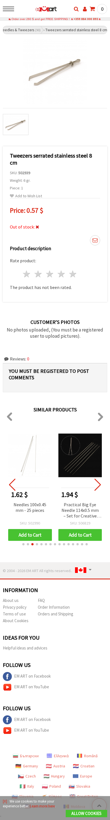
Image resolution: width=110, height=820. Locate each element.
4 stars (61, 274)
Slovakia (83, 786)
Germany (30, 766)
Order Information (54, 607)
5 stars (73, 274)
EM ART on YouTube (31, 686)
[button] (23, 544)
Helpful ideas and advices (25, 648)
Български (29, 755)
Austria (59, 766)
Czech (30, 776)
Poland (55, 786)
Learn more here (42, 806)
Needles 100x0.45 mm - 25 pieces (30, 507)
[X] (5, 801)
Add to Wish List (28, 196)
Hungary (58, 776)
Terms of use (14, 614)
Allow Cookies (86, 813)
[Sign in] (85, 9)
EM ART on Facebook (32, 676)
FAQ (41, 600)
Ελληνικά (61, 755)
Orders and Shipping (55, 614)
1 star (27, 274)
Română (91, 755)
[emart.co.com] (37, 10)
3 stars (50, 274)
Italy (30, 786)
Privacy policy (15, 607)
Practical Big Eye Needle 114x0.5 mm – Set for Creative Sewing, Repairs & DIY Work (80, 510)
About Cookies (15, 620)
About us (11, 600)
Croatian (87, 766)
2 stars (38, 274)
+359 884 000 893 (86, 19)
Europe (86, 776)
